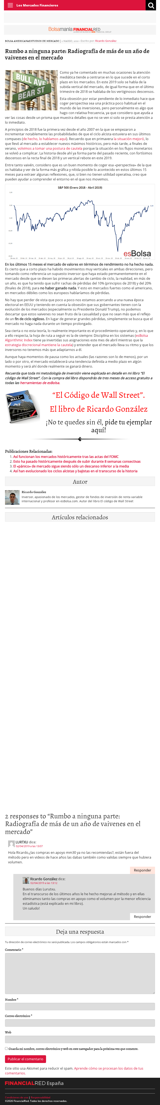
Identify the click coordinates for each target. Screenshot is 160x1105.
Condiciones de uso (16, 1097)
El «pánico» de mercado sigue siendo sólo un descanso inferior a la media (71, 466)
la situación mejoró (129, 139)
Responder (142, 870)
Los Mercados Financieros (37, 5)
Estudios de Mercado (44, 41)
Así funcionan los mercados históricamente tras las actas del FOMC (66, 456)
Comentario (14, 949)
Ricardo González (105, 41)
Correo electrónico (18, 1015)
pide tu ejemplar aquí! (121, 425)
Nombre (11, 999)
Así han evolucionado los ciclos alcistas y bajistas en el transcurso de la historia (75, 471)
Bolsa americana (17, 41)
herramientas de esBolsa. (40, 382)
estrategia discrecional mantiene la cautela (38, 345)
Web (8, 1032)
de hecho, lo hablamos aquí (44, 139)
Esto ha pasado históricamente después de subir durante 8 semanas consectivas (77, 461)
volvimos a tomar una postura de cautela (49, 148)
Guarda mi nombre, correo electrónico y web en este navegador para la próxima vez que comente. (73, 1048)
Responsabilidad (40, 1097)
